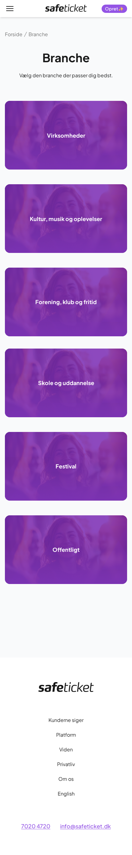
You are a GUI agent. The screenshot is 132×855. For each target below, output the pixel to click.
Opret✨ (114, 8)
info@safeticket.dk (85, 826)
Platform (66, 734)
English (66, 793)
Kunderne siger (66, 720)
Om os (66, 779)
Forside (13, 34)
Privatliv (66, 764)
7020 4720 (35, 826)
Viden (66, 749)
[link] (66, 8)
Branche (38, 34)
